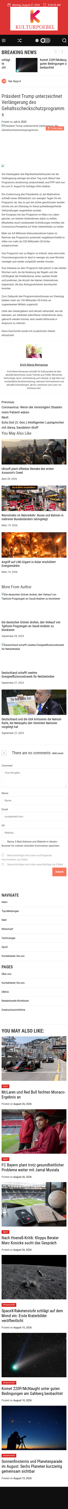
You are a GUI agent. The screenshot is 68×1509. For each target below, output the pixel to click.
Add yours (57, 753)
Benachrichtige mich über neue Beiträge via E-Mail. (35, 864)
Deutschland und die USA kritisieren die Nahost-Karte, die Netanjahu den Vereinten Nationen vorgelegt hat (32, 723)
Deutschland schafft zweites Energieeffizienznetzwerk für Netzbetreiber (28, 674)
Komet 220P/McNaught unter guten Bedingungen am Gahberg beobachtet (46, 63)
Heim (4, 902)
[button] (62, 51)
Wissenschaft (9, 1305)
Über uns (6, 973)
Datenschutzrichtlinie (13, 1009)
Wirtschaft (7, 929)
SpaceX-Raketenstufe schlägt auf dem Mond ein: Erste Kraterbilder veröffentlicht (32, 1315)
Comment (7, 765)
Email (5, 809)
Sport (5, 947)
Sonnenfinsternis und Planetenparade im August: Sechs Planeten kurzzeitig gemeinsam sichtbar (32, 1466)
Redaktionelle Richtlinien (15, 1000)
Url (3, 825)
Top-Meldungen (10, 911)
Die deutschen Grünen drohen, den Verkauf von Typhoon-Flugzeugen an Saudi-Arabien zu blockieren (31, 626)
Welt (4, 920)
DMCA (5, 991)
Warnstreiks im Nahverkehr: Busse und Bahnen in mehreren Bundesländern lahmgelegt (33, 517)
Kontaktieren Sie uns (13, 956)
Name (5, 793)
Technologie (8, 938)
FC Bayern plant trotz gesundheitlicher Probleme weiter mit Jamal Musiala (33, 1167)
